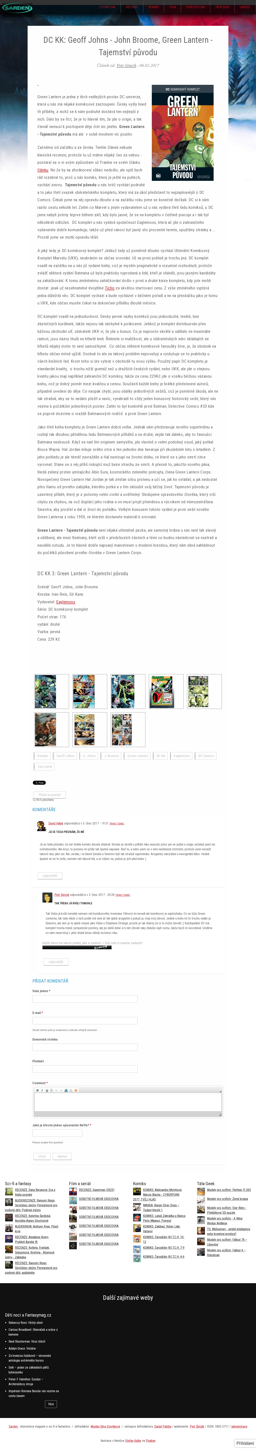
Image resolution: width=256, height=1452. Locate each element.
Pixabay (151, 1441)
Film (172, 7)
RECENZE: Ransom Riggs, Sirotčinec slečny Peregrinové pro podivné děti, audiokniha (31, 1268)
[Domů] (17, 12)
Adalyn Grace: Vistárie (22, 1348)
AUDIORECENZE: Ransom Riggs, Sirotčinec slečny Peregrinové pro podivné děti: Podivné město (31, 1205)
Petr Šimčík (197, 1426)
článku (42, 170)
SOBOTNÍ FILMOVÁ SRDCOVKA (99, 1199)
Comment (40, 1083)
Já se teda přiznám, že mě (66, 832)
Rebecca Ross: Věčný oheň (26, 1323)
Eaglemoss (65, 601)
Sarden (13, 1426)
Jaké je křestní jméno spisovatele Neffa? (61, 1125)
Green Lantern (137, 756)
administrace (239, 1426)
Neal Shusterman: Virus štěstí (27, 1341)
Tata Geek (44, 767)
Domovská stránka (45, 1039)
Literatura (107, 7)
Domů (8, 22)
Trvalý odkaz (116, 823)
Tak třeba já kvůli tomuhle (73, 903)
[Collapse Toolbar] (220, 1091)
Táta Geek (222, 7)
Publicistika (195, 7)
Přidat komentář (50, 795)
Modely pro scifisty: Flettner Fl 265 (229, 1190)
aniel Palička (163, 1426)
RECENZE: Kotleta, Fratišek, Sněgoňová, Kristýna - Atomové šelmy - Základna (29, 1252)
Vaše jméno (41, 991)
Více (51, 1404)
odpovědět (50, 876)
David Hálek (55, 823)
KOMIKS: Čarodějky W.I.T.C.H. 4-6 (163, 1257)
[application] (128, 1102)
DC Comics (206, 756)
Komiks (154, 7)
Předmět (38, 1061)
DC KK (161, 756)
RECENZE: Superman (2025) (96, 1190)
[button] (37, 1090)
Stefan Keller (133, 1441)
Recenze (132, 7)
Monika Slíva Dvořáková (105, 1426)
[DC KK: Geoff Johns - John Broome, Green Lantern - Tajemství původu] (51, 691)
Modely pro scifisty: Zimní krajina (227, 1199)
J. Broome (111, 756)
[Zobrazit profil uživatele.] (41, 830)
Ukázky (245, 7)
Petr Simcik (126, 65)
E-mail (37, 1013)
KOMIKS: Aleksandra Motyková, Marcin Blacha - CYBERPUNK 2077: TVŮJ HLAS (157, 1194)
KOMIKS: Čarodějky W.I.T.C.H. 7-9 (163, 1248)
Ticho (109, 288)
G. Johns (89, 756)
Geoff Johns (66, 756)
